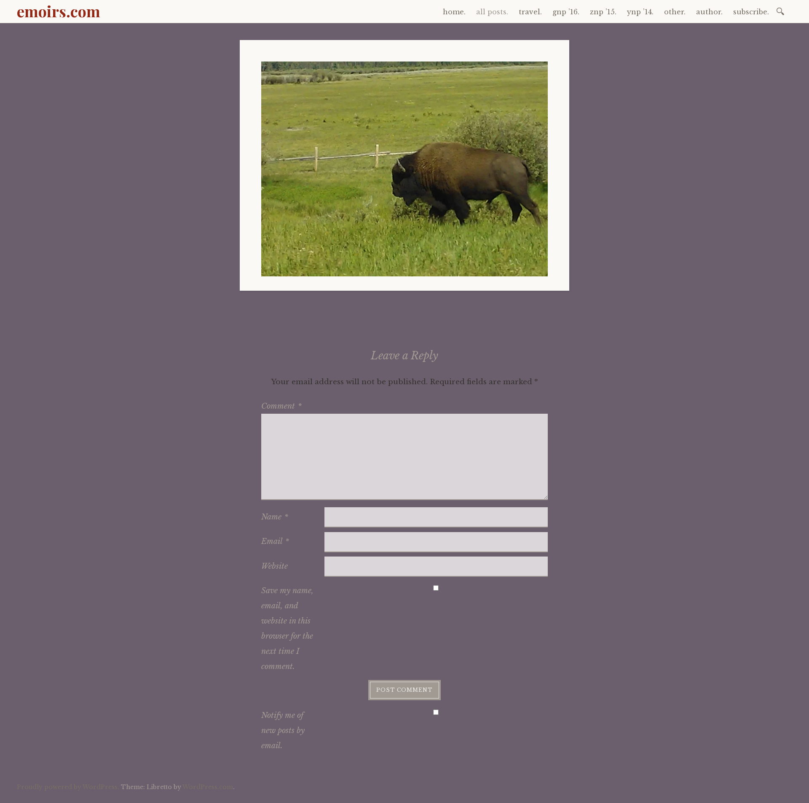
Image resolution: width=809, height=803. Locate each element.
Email (275, 541)
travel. (530, 12)
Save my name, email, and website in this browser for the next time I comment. (287, 628)
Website (274, 566)
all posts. (492, 12)
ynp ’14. (640, 12)
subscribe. (751, 12)
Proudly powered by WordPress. (68, 787)
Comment (281, 406)
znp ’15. (603, 12)
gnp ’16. (565, 12)
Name (274, 517)
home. (454, 12)
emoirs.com (58, 11)
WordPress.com (207, 787)
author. (709, 12)
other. (675, 12)
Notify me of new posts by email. (283, 730)
